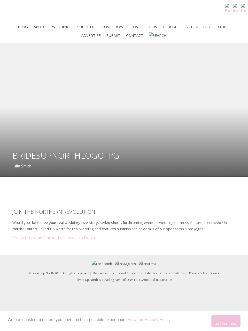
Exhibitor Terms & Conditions (165, 273)
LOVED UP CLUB (196, 26)
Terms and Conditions (126, 273)
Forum (169, 26)
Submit (113, 35)
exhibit (223, 26)
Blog (23, 26)
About (40, 26)
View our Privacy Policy (149, 319)
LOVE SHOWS (113, 26)
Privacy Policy (198, 273)
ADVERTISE (91, 35)
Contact (134, 35)
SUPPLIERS (86, 26)
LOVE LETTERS (144, 26)
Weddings (61, 26)
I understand (226, 321)
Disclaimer (100, 273)
